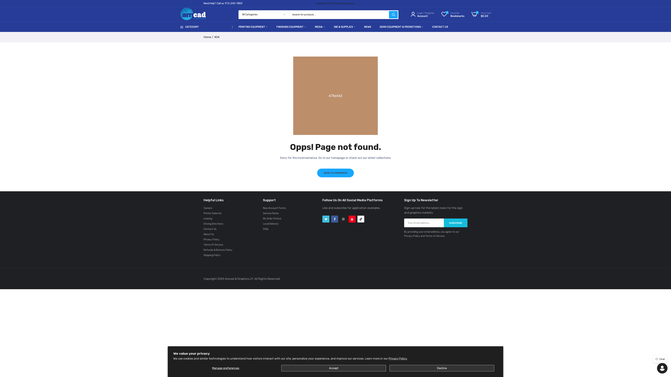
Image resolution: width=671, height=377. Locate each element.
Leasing (208, 218)
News (367, 26)
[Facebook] (334, 219)
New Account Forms (274, 208)
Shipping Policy (212, 255)
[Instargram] (343, 219)
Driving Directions (213, 223)
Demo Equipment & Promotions (400, 26)
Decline (442, 368)
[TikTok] (360, 219)
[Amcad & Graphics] (193, 14)
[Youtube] (352, 219)
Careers (208, 208)
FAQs (266, 229)
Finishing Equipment (290, 26)
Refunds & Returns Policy (218, 250)
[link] (664, 351)
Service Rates (271, 213)
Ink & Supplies (343, 26)
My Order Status (272, 218)
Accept (333, 368)
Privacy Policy (211, 239)
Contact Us (440, 26)
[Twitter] (325, 219)
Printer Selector (213, 213)
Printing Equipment (252, 26)
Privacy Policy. (398, 358)
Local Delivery (271, 223)
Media (319, 26)
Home (207, 37)
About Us (209, 234)
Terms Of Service (213, 244)
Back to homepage (335, 173)
